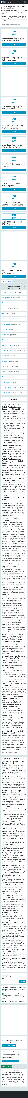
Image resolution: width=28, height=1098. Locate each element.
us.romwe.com (12, 393)
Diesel (9, 340)
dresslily (9, 335)
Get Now (14, 44)
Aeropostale (11, 298)
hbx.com (10, 308)
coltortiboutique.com (14, 319)
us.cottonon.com (12, 387)
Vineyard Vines (12, 345)
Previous (4, 281)
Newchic (9, 329)
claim (15, 1081)
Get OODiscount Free (9, 1045)
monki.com (10, 382)
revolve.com (11, 324)
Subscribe (22, 981)
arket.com (10, 361)
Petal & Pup (10, 372)
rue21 (9, 356)
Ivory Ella (10, 366)
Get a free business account (10, 1061)
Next (9, 281)
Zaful (8, 313)
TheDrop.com (11, 377)
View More (14, 399)
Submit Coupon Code (7, 1066)
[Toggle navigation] (25, 2)
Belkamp (10, 303)
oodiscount (6, 2)
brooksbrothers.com (13, 350)
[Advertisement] (14, 81)
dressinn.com (11, 292)
